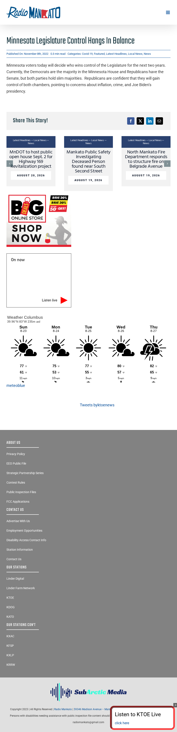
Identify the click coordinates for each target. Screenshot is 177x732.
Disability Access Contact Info (26, 540)
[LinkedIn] (150, 121)
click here (122, 723)
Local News (135, 53)
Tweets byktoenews (97, 405)
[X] (140, 121)
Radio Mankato (63, 709)
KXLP (10, 655)
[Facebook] (131, 121)
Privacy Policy (15, 454)
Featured (99, 53)
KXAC (10, 636)
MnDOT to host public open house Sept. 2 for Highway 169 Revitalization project (30, 159)
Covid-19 (87, 53)
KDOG (10, 607)
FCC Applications (17, 501)
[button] (9, 163)
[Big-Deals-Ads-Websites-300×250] (38, 194)
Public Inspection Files (21, 492)
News (147, 53)
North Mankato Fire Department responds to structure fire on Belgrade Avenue (146, 159)
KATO (10, 616)
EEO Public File (16, 463)
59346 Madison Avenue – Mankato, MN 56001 (101, 709)
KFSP (10, 645)
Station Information (19, 549)
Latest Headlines (116, 53)
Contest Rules (15, 482)
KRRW (10, 664)
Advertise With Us (18, 521)
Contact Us (13, 559)
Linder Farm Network (20, 588)
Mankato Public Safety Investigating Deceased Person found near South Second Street (88, 161)
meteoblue (15, 385)
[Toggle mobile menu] (168, 12)
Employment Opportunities (24, 530)
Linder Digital (15, 578)
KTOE (10, 597)
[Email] (159, 121)
